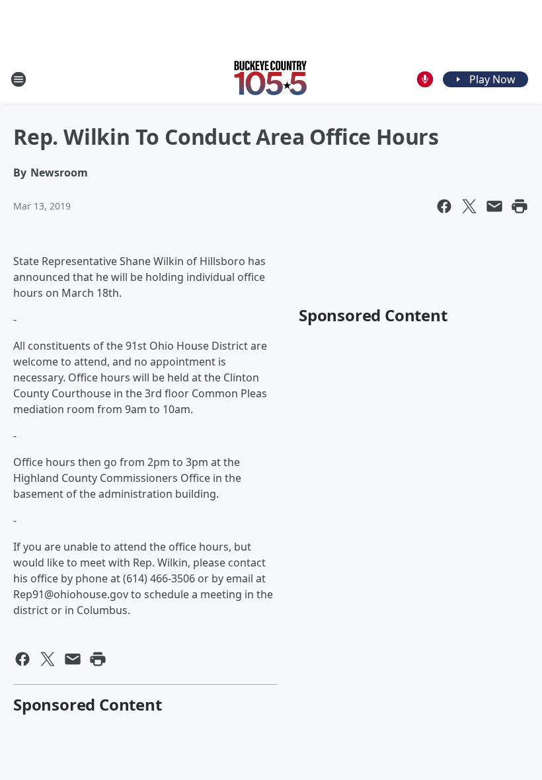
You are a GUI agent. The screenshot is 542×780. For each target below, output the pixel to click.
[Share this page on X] (469, 206)
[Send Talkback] (425, 79)
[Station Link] (271, 79)
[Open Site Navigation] (18, 79)
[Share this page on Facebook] (444, 206)
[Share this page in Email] (494, 206)
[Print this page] (519, 206)
